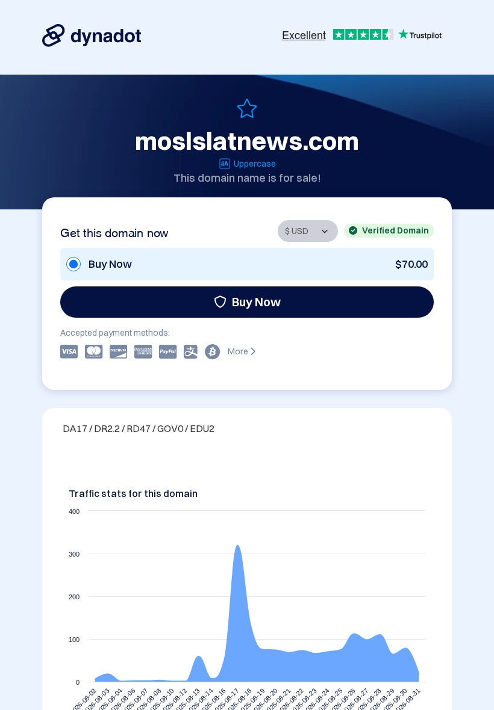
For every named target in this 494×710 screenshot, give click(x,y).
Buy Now (256, 301)
